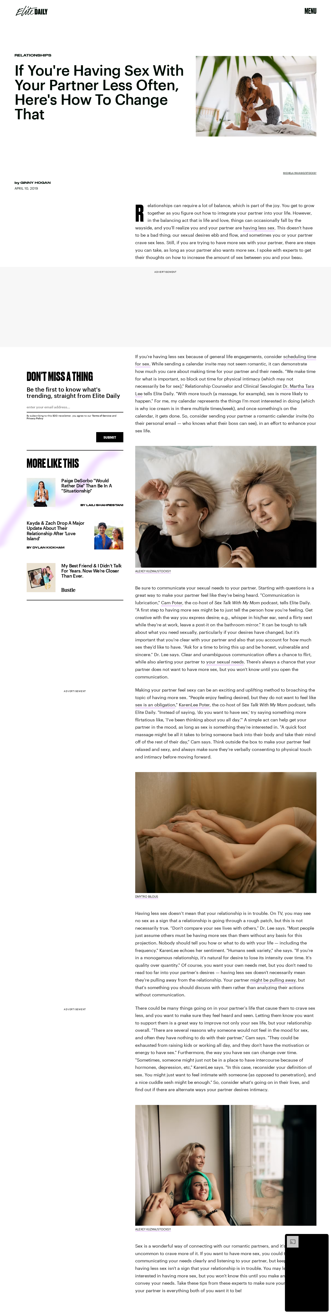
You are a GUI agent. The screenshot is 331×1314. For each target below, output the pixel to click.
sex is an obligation (155, 704)
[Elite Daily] (32, 11)
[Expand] (290, 1238)
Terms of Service (101, 415)
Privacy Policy (35, 418)
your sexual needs (225, 661)
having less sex (259, 227)
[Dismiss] (323, 1238)
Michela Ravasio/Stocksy (299, 172)
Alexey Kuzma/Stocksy (153, 571)
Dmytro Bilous (146, 896)
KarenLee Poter (194, 704)
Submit (109, 437)
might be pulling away (273, 980)
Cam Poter (171, 602)
